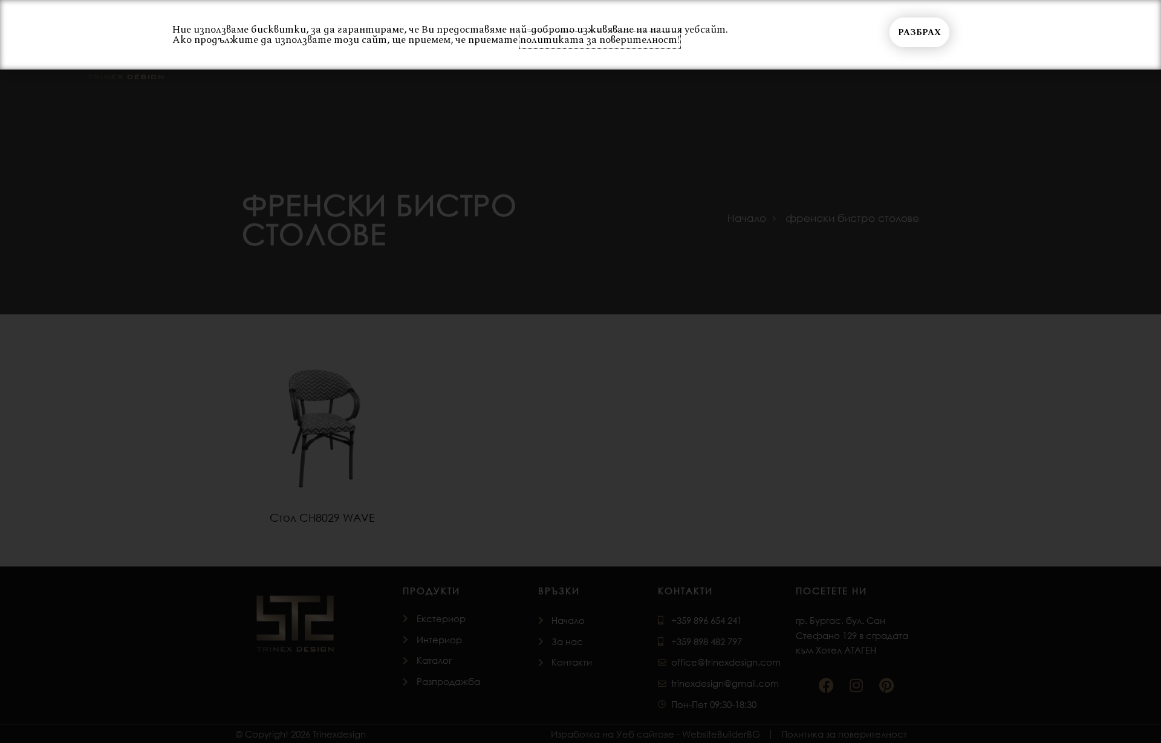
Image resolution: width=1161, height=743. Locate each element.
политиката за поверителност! (600, 40)
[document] (580, 371)
